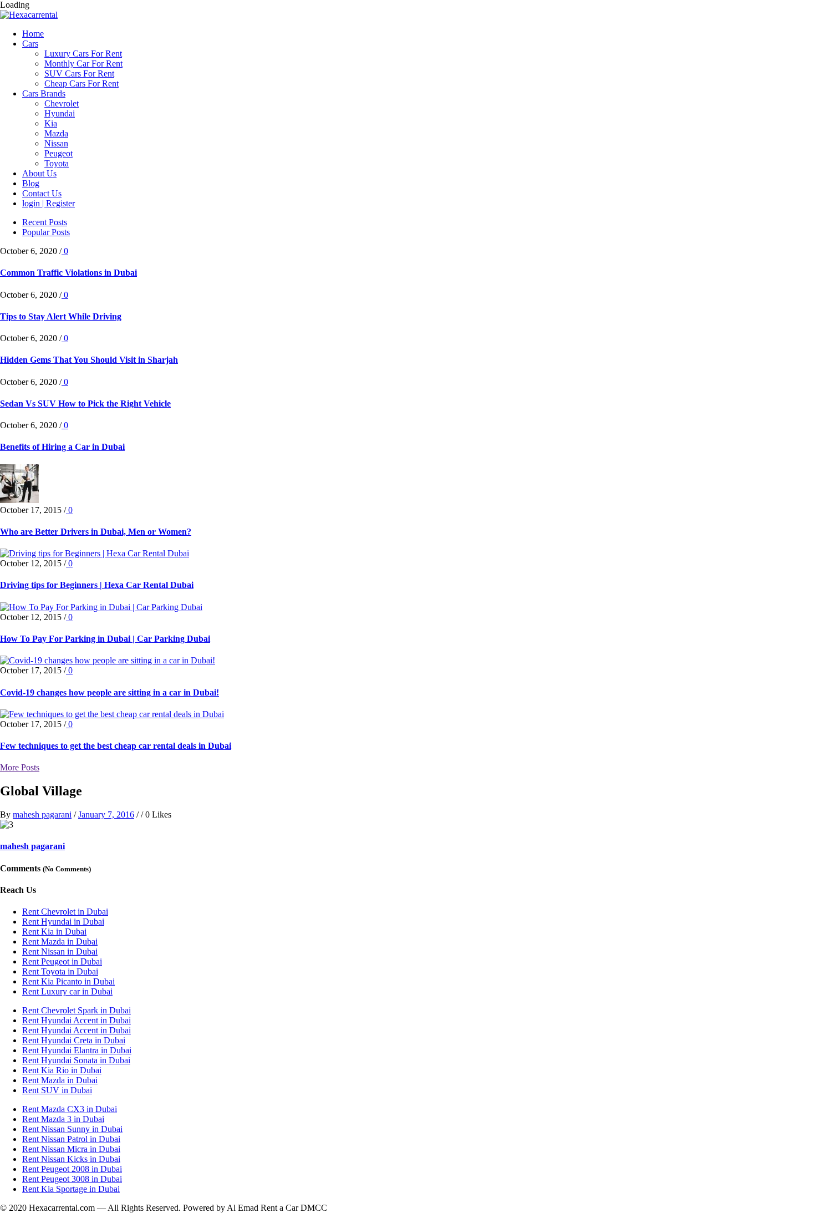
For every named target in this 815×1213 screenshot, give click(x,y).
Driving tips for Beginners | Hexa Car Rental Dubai (96, 585)
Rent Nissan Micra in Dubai (71, 1149)
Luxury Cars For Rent (83, 53)
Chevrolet (61, 103)
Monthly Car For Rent (83, 63)
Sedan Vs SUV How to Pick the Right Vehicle (85, 403)
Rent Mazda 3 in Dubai (63, 1119)
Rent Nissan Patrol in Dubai (71, 1139)
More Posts (19, 767)
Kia (50, 123)
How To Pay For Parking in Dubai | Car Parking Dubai (105, 638)
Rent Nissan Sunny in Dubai (72, 1129)
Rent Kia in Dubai (54, 931)
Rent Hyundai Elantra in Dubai (76, 1050)
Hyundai (59, 113)
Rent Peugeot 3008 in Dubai (72, 1179)
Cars (30, 43)
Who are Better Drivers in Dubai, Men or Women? (95, 531)
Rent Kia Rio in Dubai (61, 1070)
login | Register (48, 203)
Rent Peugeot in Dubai (62, 961)
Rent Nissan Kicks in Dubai (71, 1159)
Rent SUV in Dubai (57, 1090)
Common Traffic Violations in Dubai (68, 272)
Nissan (56, 143)
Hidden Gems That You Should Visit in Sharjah (89, 359)
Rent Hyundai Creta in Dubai (73, 1040)
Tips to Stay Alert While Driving (60, 316)
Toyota (56, 163)
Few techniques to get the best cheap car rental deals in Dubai (115, 745)
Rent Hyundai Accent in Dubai (76, 1020)
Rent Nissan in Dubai (60, 951)
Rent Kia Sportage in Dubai (71, 1189)
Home (33, 33)
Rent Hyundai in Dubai (63, 921)
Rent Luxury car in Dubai (67, 991)
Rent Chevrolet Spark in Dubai (76, 1010)
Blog (30, 183)
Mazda (56, 133)
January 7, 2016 (106, 814)
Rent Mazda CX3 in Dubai (69, 1109)
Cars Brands (43, 93)
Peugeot (58, 153)
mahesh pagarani (42, 814)
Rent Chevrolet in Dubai (65, 911)
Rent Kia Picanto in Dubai (68, 981)
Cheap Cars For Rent (81, 83)
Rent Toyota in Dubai (60, 971)
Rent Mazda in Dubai (60, 941)
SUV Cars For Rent (79, 73)
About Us (39, 173)
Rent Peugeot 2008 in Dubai (72, 1169)
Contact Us (42, 193)
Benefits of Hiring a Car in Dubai (62, 446)
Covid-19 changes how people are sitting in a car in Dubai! (109, 692)
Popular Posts (46, 232)
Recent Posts (44, 222)
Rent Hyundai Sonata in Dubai (76, 1060)
